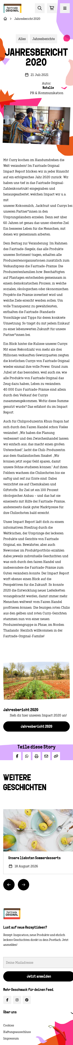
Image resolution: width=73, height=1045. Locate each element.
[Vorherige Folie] (9, 884)
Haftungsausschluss (17, 1032)
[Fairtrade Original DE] (11, 913)
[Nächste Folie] (23, 884)
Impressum (11, 1038)
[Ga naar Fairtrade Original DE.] (5, 19)
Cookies (8, 1025)
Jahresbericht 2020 (36, 727)
